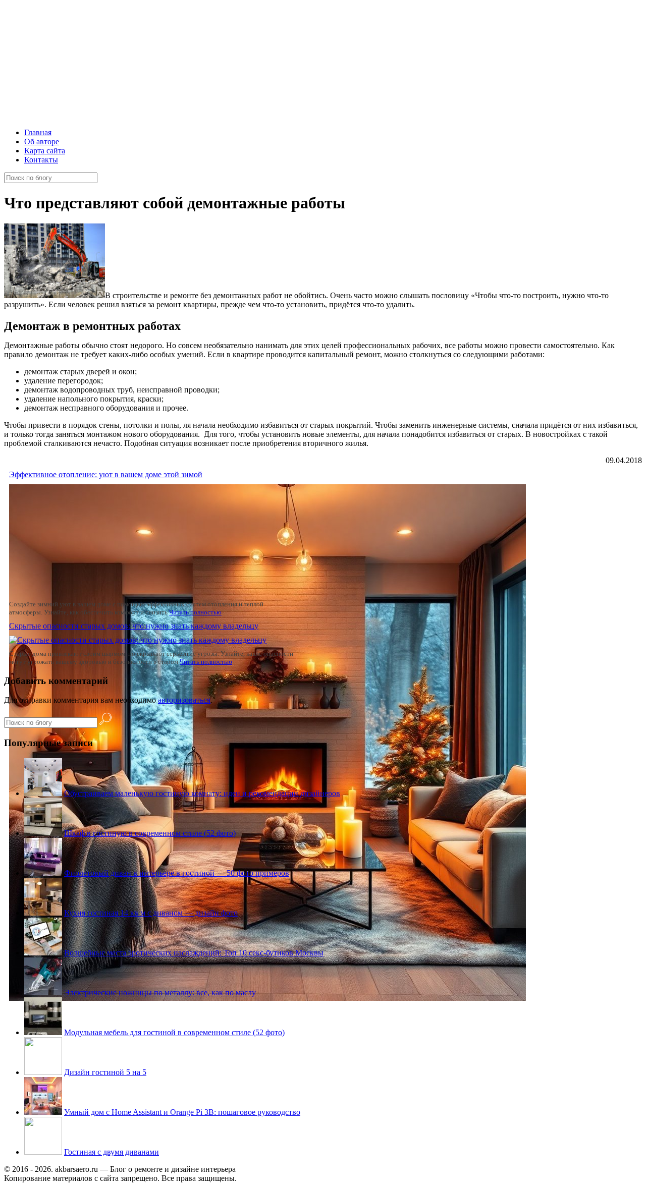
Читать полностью (195, 612)
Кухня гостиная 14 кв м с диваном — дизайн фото (151, 913)
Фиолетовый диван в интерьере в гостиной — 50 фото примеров (176, 873)
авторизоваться (184, 700)
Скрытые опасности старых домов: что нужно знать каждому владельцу (133, 625)
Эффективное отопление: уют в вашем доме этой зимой (105, 474)
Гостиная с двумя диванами (111, 1152)
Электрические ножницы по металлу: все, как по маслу (160, 992)
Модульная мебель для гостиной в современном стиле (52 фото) (174, 1032)
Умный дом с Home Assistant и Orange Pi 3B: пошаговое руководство (182, 1112)
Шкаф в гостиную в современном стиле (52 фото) (150, 833)
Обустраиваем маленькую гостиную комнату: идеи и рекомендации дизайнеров (202, 793)
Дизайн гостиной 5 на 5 (105, 1072)
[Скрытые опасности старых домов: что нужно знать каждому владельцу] (137, 640)
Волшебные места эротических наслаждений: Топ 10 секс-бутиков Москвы (194, 952)
